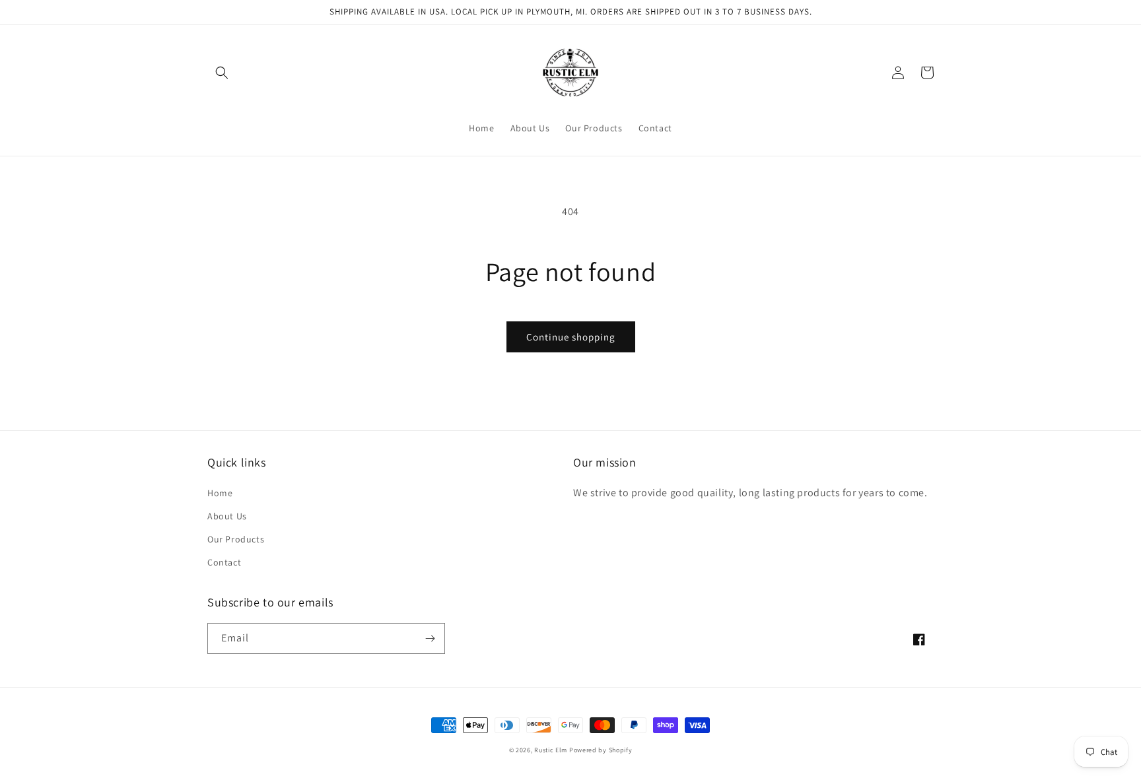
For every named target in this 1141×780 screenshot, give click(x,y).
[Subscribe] (429, 638)
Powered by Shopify (601, 750)
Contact (224, 562)
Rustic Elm (550, 750)
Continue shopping (570, 337)
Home (219, 493)
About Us (227, 516)
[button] (221, 72)
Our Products (235, 539)
